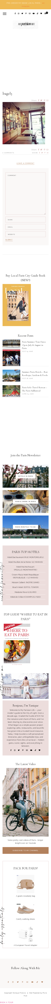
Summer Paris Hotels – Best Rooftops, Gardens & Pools (35, 373)
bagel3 (7, 93)
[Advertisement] (25, 63)
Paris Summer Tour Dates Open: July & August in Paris (34, 345)
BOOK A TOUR (6, 1002)
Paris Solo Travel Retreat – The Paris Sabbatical (34, 389)
